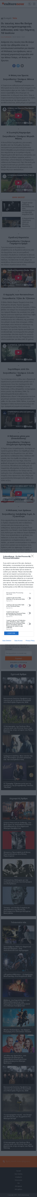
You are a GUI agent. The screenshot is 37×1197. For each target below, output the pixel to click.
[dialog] (18, 598)
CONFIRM (11, 633)
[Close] (33, 557)
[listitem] (18, 593)
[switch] (29, 598)
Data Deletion (6, 640)
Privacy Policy (30, 640)
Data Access (18, 640)
